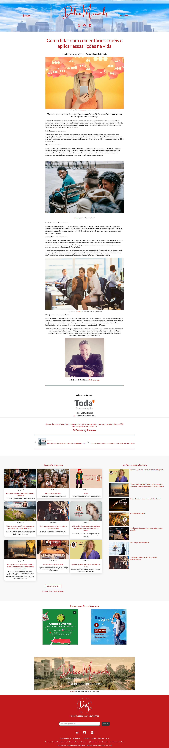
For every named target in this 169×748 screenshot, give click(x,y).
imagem (82, 110)
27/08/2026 (20, 522)
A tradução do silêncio (137, 513)
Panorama (91, 430)
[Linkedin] (89, 25)
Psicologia (102, 54)
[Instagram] (79, 25)
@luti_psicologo (94, 380)
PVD (86, 493)
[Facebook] (84, 25)
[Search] (164, 16)
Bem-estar (80, 430)
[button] (60, 627)
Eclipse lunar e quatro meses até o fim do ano (145, 499)
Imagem (76, 218)
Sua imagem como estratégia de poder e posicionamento (143, 558)
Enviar (105, 724)
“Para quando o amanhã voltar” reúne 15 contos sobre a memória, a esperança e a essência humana (20, 566)
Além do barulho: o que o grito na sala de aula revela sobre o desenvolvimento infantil (86, 528)
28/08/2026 (20, 490)
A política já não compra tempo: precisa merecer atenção (146, 529)
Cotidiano (93, 54)
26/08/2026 (20, 561)
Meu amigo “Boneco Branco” (140, 543)
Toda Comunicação (84, 413)
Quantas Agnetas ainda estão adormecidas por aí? (147, 470)
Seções (26, 15)
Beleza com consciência (53, 493)
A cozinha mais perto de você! (53, 564)
